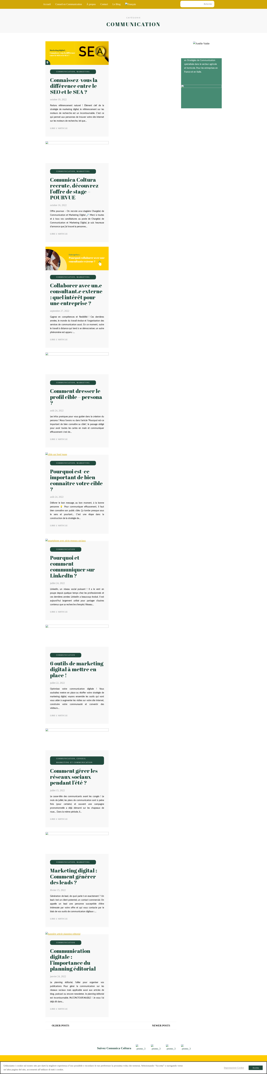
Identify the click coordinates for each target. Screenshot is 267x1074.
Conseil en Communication (68, 4)
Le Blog (116, 4)
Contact (104, 4)
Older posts (60, 1025)
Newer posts (161, 1025)
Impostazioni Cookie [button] (234, 1067)
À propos (91, 4)
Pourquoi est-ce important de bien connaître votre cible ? (76, 480)
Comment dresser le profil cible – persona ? (76, 396)
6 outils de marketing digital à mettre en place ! (76, 669)
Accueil (47, 4)
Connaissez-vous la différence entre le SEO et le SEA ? (74, 85)
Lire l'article (59, 128)
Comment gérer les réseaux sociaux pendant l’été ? (74, 776)
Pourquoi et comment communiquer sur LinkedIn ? (72, 566)
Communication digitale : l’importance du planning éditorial (73, 959)
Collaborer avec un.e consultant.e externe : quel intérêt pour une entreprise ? (76, 294)
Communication (65, 72)
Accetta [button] (255, 1068)
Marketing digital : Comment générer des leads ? (73, 876)
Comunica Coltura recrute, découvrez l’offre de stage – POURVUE (74, 188)
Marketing (83, 72)
